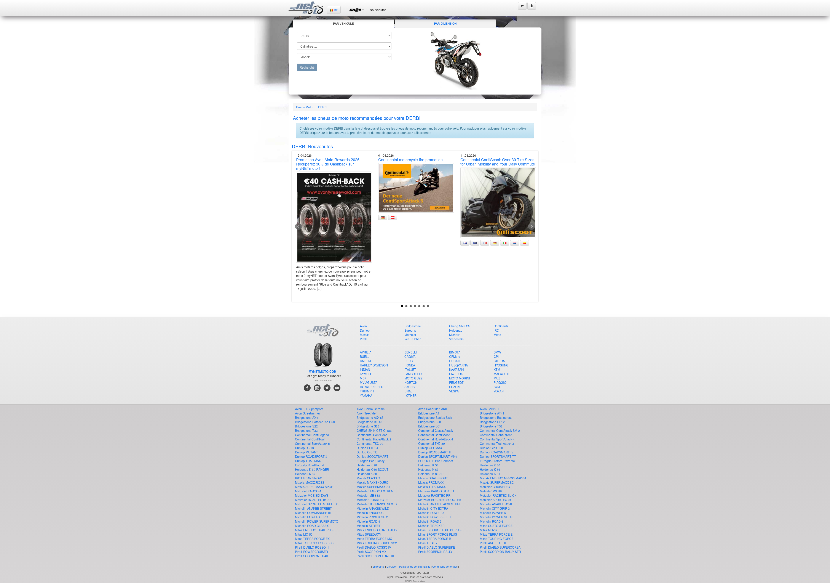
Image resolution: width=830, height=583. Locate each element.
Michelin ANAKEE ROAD (496, 504)
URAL (408, 391)
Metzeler (410, 334)
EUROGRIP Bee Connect (435, 461)
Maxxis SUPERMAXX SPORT (315, 487)
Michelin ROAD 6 (491, 521)
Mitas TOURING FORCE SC (314, 543)
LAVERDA (456, 374)
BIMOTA (454, 352)
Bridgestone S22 (306, 426)
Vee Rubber (412, 339)
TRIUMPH (367, 391)
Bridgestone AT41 (492, 413)
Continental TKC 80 (431, 443)
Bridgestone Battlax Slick (435, 417)
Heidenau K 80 (367, 474)
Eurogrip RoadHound (309, 465)
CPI (496, 356)
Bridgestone (412, 326)
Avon (363, 326)
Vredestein (456, 339)
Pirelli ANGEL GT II (493, 543)
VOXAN (499, 391)
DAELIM (365, 361)
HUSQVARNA (458, 365)
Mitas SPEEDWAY (369, 534)
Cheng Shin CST (460, 326)
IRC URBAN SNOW (308, 478)
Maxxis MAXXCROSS (309, 482)
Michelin (454, 334)
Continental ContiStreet (496, 435)
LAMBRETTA (413, 374)
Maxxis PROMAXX (431, 482)
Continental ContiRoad (372, 435)
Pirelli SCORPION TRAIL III (375, 556)
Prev (298, 226)
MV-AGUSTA (368, 382)
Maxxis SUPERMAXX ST (373, 487)
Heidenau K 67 (305, 474)
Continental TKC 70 (370, 443)
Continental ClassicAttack (435, 430)
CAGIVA (409, 356)
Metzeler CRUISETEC (495, 487)
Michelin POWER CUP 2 (311, 517)
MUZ (497, 378)
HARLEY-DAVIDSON (374, 365)
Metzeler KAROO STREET (436, 491)
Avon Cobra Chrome (371, 409)
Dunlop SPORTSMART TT (498, 456)
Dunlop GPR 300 (491, 448)
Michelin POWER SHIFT (434, 517)
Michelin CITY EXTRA (433, 508)
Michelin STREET (369, 526)
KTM (497, 369)
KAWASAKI (456, 369)
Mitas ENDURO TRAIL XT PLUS (440, 530)
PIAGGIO (500, 382)
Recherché (307, 67)
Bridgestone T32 (491, 426)
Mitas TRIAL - (427, 543)
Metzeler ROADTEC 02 (372, 500)
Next (531, 226)
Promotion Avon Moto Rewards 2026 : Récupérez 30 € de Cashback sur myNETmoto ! (329, 164)
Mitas (497, 334)
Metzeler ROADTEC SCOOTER (439, 500)
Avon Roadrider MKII (432, 409)
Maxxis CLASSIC (368, 478)
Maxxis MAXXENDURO (372, 482)
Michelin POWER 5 (431, 513)
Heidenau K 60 (490, 465)
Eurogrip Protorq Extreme (497, 461)
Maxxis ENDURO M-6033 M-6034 (503, 478)
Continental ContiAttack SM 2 (500, 430)
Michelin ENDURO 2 (370, 513)
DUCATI (454, 361)
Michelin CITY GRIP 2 (495, 508)
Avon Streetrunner (307, 413)
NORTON (410, 382)
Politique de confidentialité (414, 566)
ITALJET (410, 369)
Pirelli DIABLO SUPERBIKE (436, 547)
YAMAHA (366, 395)
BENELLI (410, 352)
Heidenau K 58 (428, 465)
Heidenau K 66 (490, 469)
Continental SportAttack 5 (312, 443)
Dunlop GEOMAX (430, 448)
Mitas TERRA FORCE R (434, 538)
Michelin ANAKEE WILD (373, 508)
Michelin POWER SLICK (496, 517)
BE (335, 10)
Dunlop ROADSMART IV (496, 452)
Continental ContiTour (310, 439)
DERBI (322, 107)
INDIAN (365, 369)
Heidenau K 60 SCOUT (372, 469)
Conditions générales (445, 566)
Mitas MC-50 (304, 534)
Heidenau (455, 330)
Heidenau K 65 (428, 469)
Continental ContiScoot (434, 435)
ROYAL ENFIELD (371, 387)
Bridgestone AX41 (307, 417)
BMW (497, 352)
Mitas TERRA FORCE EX (312, 538)
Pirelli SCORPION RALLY (435, 551)
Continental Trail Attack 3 (497, 443)
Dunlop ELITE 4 (367, 448)
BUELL (364, 356)
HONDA (409, 365)
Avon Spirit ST (489, 409)
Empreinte (378, 566)
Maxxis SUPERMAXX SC (497, 482)
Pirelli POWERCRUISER (311, 551)
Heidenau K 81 (490, 474)
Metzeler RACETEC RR (434, 495)
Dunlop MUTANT (306, 452)
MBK (363, 378)
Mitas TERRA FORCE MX (374, 538)
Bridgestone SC (429, 426)
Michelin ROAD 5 (430, 521)
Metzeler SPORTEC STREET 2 (316, 504)
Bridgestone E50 (429, 422)
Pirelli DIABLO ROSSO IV (374, 547)
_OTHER (410, 395)
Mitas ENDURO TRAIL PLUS (314, 530)
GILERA (499, 361)
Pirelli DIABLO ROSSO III (312, 547)
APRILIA (365, 352)
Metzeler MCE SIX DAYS (311, 495)
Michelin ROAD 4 (368, 521)
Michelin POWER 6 (493, 513)
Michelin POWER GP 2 (372, 517)
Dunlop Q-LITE (367, 452)
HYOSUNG (501, 365)
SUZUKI (454, 387)
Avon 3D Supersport (309, 409)
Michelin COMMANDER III (313, 513)
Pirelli (363, 339)
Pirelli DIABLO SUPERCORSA (500, 547)
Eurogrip (410, 330)
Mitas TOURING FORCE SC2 (377, 543)
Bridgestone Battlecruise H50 (315, 422)
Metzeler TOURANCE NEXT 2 (377, 504)
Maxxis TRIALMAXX (432, 487)
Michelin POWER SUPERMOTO (316, 521)
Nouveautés (378, 10)
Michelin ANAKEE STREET (313, 508)
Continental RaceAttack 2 (374, 439)
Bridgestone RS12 (492, 422)
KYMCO (365, 374)
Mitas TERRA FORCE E (496, 534)
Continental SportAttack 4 (497, 439)
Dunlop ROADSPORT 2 (311, 456)
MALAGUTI (501, 374)
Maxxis (364, 334)
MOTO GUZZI (413, 378)
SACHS (409, 387)
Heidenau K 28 (367, 465)
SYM (497, 387)
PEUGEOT (456, 382)
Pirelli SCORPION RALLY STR (500, 551)
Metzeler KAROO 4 (308, 491)
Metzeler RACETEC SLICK (498, 495)
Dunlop (365, 330)
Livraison (391, 566)
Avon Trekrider (367, 413)
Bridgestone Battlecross (496, 417)
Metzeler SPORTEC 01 (495, 500)
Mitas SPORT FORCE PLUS (437, 534)
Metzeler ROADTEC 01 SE (313, 500)
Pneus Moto (304, 107)
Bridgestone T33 (306, 430)
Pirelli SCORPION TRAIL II (313, 556)
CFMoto (454, 356)
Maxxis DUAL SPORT (433, 478)
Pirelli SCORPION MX (371, 551)
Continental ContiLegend (312, 435)
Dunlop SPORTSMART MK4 (437, 456)
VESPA (454, 391)
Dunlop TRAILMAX (308, 461)
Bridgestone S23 (368, 426)
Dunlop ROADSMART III (435, 452)
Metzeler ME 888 (368, 495)
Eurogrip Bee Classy (371, 461)
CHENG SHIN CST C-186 (374, 430)
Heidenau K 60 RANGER (312, 469)
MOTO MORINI (459, 378)
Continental (501, 326)
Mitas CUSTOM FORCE (496, 526)
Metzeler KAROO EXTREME (376, 491)
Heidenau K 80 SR (431, 474)
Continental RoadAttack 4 (435, 439)
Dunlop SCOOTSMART (372, 456)
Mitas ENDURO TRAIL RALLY (377, 530)
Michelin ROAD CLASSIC (312, 526)
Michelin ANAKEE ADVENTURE (439, 504)
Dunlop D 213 (304, 448)
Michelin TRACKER (431, 526)
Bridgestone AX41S (370, 417)
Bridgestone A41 (429, 413)
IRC (496, 330)
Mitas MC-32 (488, 530)
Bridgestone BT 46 (369, 422)
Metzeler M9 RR (491, 491)
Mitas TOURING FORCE (496, 538)
